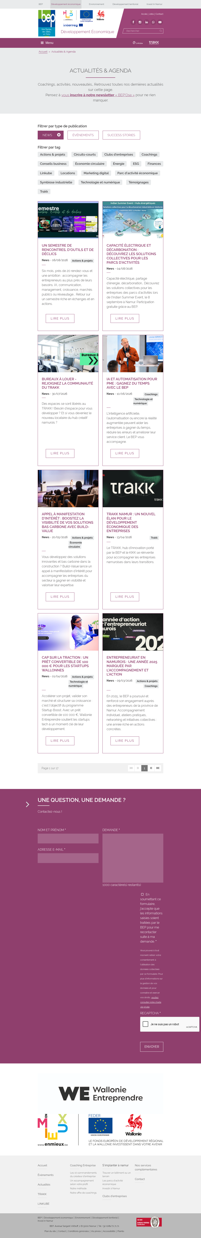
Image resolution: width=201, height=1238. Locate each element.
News (47, 135)
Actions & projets (52, 154)
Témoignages (139, 182)
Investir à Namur (111, 1188)
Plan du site (50, 1231)
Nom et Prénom (52, 830)
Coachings (149, 154)
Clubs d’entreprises (114, 1196)
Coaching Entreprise (83, 1165)
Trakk (44, 191)
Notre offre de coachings (83, 1192)
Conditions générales (78, 1231)
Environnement (96, 4)
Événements (83, 135)
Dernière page (158, 768)
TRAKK (42, 1194)
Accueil (42, 1165)
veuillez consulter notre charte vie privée (150, 1002)
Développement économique (66, 4)
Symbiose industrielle (56, 182)
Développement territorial (125, 4)
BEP (41, 4)
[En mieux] (83, 18)
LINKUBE (43, 1203)
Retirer (60, 135)
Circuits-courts (85, 154)
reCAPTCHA (150, 1013)
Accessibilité (109, 1231)
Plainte (120, 1231)
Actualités (44, 1184)
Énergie (118, 164)
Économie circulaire (89, 164)
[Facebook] (133, 22)
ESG (136, 164)
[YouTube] (160, 22)
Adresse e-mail (51, 849)
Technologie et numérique (100, 182)
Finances (154, 164)
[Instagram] (140, 22)
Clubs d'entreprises (118, 154)
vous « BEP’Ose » (98, 95)
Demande (111, 830)
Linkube (46, 173)
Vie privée (96, 1231)
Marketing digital (96, 173)
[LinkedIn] (147, 22)
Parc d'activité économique (137, 173)
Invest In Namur (154, 4)
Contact (159, 14)
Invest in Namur (45, 1221)
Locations (68, 173)
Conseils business (53, 164)
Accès (144, 14)
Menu (49, 42)
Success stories (121, 135)
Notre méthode (78, 1188)
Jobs (151, 14)
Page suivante (151, 768)
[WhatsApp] (153, 22)
